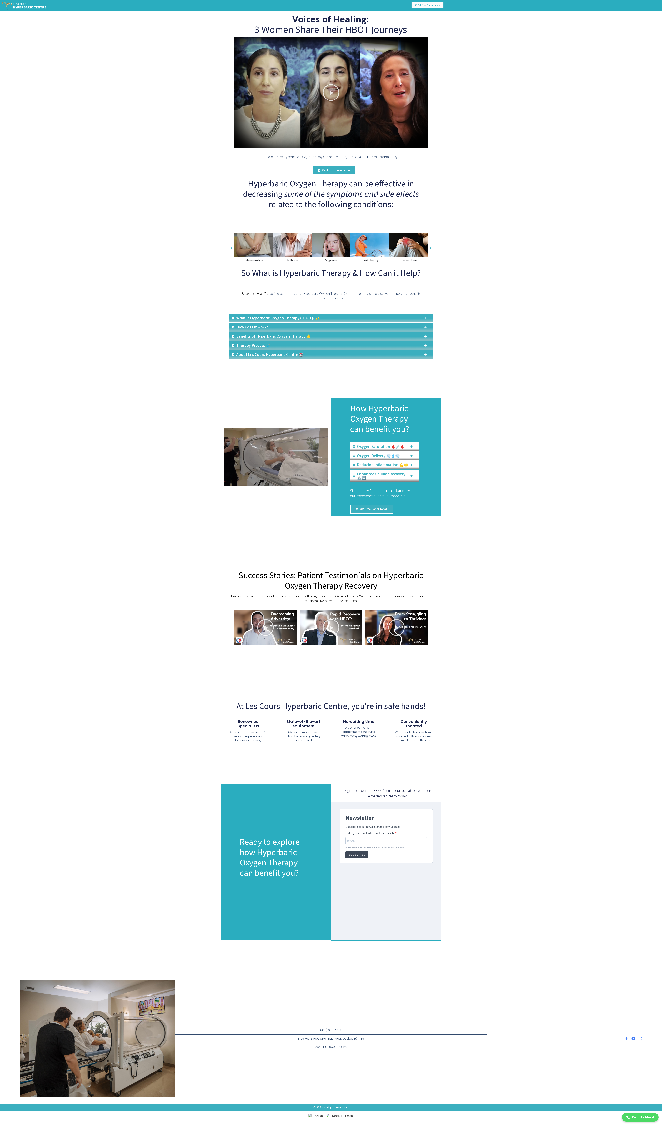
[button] (331, 92)
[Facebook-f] (626, 1038)
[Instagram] (640, 1038)
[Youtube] (633, 1038)
